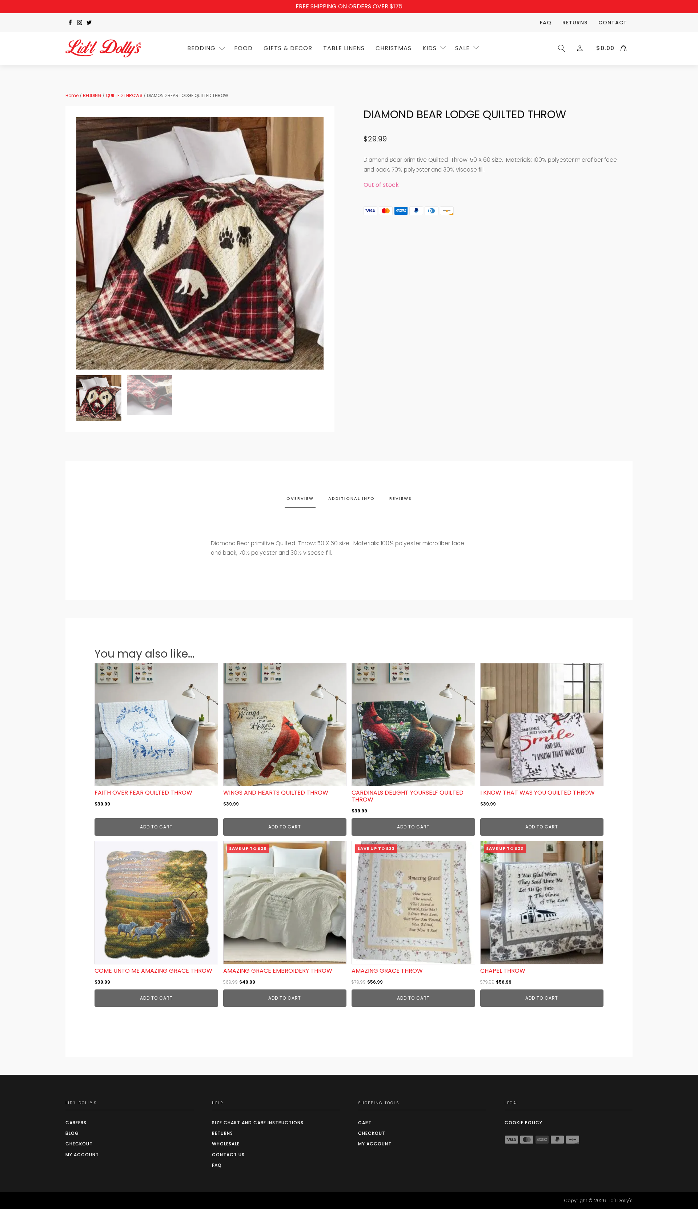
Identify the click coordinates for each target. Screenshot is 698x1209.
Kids (429, 48)
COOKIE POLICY (523, 1123)
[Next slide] (318, 243)
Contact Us (228, 1155)
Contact (612, 22)
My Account (82, 1155)
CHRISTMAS (394, 48)
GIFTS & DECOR (288, 48)
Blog (72, 1133)
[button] (98, 398)
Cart (365, 1123)
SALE (462, 48)
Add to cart (156, 827)
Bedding (201, 48)
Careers (76, 1123)
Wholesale (226, 1144)
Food (243, 48)
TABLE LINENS (344, 48)
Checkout (79, 1144)
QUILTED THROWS (124, 95)
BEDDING (92, 95)
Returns (574, 22)
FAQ (545, 22)
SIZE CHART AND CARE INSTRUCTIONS (258, 1123)
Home (72, 95)
